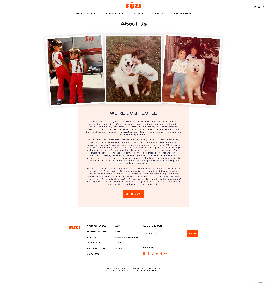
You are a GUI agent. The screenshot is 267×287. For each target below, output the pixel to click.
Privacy (118, 248)
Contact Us (93, 254)
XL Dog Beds (158, 13)
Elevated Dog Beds (85, 13)
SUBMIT (192, 233)
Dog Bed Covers (182, 13)
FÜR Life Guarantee (96, 232)
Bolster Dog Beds (114, 13)
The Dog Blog (94, 243)
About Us (91, 237)
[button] (259, 7)
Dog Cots (138, 13)
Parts (117, 232)
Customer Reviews (96, 226)
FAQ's (117, 226)
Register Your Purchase (127, 237)
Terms (118, 243)
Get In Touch (133, 194)
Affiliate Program (96, 248)
